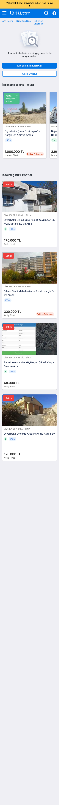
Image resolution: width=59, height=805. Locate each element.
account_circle (54, 13)
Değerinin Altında (10, 98)
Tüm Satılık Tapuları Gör (29, 65)
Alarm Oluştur (29, 73)
